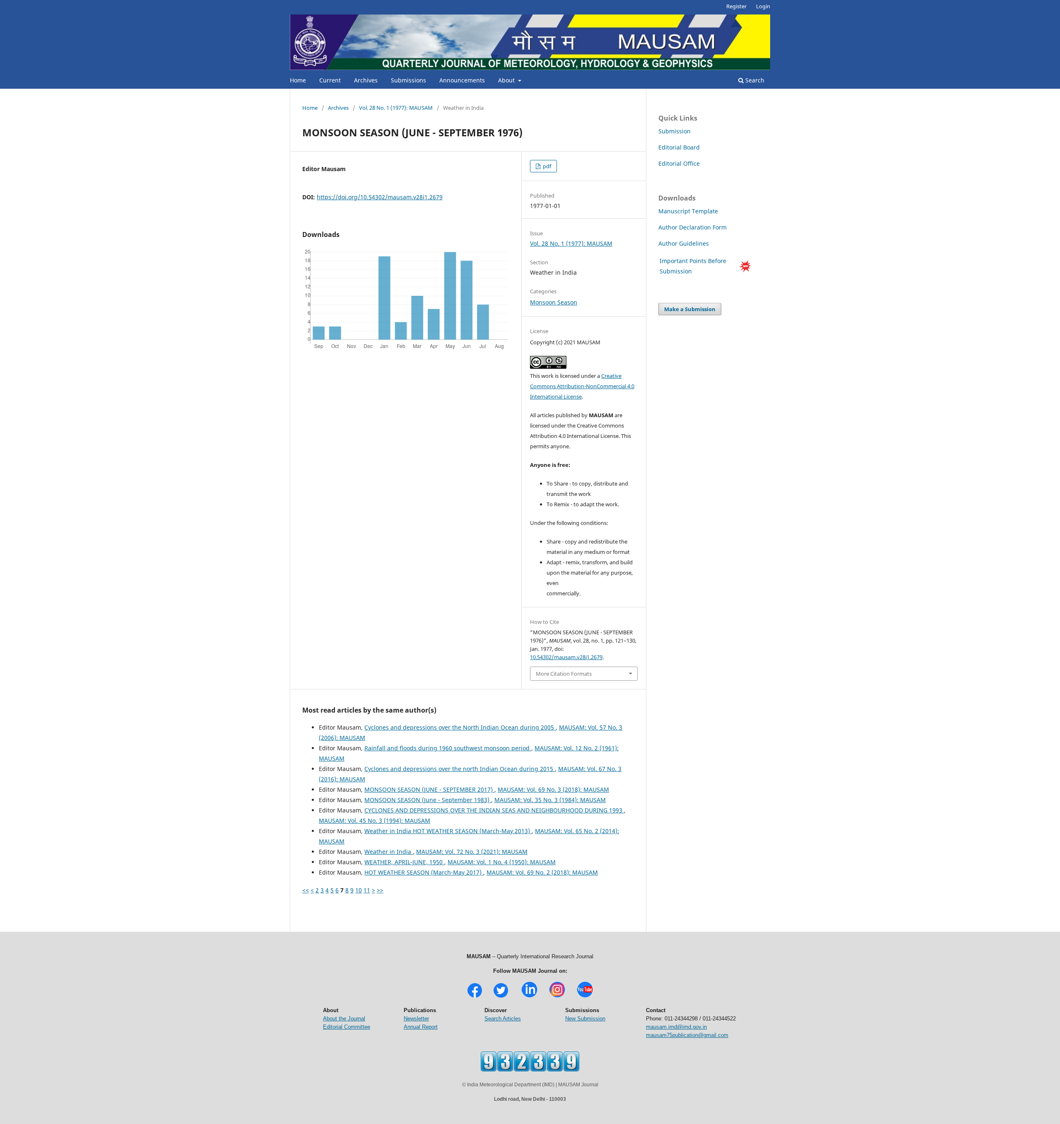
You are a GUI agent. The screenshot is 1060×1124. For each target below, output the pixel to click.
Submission (674, 131)
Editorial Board (679, 147)
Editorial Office (679, 163)
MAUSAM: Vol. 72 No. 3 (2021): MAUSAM (472, 852)
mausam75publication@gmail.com (687, 1035)
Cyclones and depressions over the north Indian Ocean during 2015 (459, 769)
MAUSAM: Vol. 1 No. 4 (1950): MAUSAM (502, 862)
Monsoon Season (553, 302)
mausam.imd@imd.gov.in (676, 1027)
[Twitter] (501, 996)
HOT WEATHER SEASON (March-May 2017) (423, 872)
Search (754, 80)
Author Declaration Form (692, 227)
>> (380, 890)
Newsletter (416, 1018)
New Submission (585, 1018)
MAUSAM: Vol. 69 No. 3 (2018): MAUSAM (553, 789)
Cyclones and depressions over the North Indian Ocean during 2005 (460, 727)
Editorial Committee (346, 1027)
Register (736, 6)
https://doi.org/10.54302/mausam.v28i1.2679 (380, 197)
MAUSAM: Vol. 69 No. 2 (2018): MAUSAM (542, 872)
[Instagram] (557, 996)
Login (763, 6)
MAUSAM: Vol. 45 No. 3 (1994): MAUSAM (374, 820)
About (507, 80)
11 (367, 890)
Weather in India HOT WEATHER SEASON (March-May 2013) (448, 831)
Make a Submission (690, 309)
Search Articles (502, 1018)
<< (305, 890)
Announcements (462, 80)
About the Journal (344, 1018)
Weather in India (388, 852)
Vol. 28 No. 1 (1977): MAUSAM (396, 107)
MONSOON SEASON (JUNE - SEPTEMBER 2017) (429, 789)
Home (298, 80)
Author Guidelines (684, 243)
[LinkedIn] (529, 996)
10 (358, 890)
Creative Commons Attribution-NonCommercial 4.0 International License (582, 386)
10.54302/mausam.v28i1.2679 (566, 657)
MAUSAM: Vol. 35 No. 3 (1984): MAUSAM (550, 800)
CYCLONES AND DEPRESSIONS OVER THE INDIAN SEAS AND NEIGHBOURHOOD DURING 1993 (494, 810)
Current (330, 80)
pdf (546, 166)
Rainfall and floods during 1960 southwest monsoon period (447, 748)
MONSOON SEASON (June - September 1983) (427, 800)
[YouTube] (585, 996)
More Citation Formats (564, 673)
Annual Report (421, 1027)
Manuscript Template (688, 211)
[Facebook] (475, 996)
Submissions (408, 80)
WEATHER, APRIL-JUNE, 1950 (404, 862)
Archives (366, 80)
